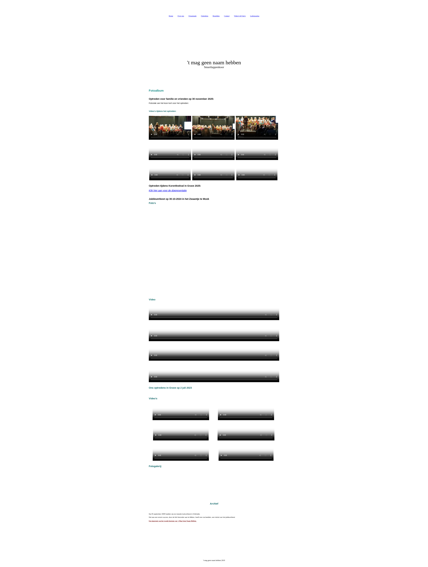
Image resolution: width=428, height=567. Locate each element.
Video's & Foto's (240, 16)
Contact (226, 16)
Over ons (181, 16)
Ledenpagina (254, 16)
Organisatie (192, 16)
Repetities (216, 16)
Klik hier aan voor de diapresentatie (168, 190)
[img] (214, 6)
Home (171, 16)
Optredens (204, 16)
